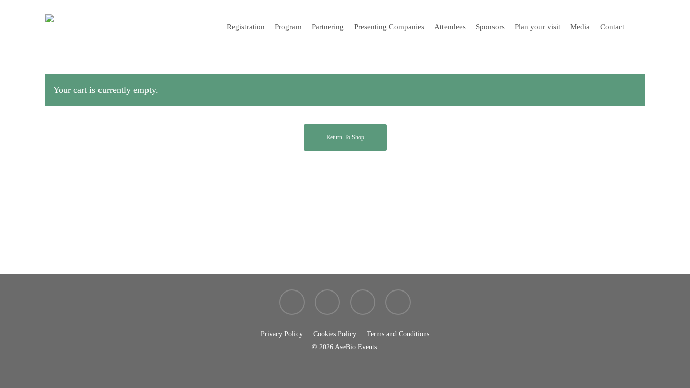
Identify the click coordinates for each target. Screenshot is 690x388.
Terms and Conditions (398, 334)
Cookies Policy (334, 334)
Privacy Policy (282, 334)
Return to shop (345, 137)
